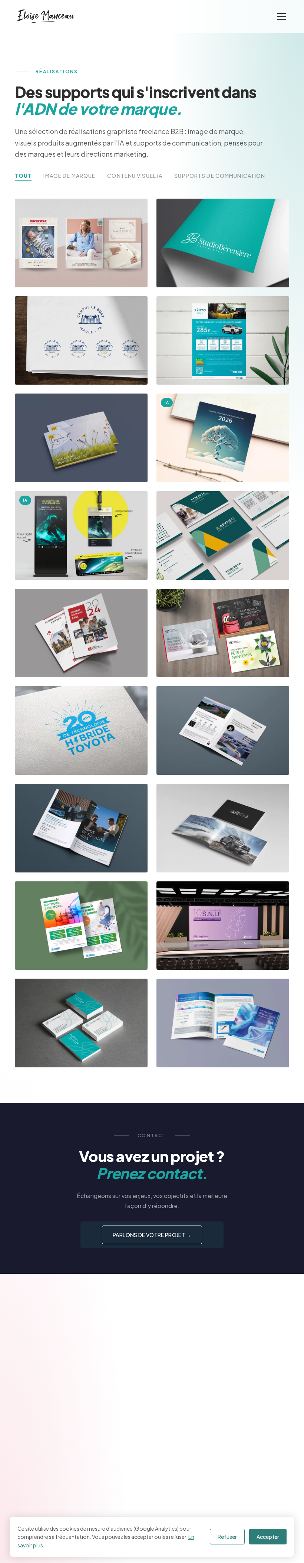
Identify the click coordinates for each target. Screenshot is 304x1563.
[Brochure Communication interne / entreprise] (81, 438)
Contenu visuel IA (134, 175)
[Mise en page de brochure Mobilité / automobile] (81, 828)
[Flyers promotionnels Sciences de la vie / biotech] (81, 925)
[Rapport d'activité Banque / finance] (81, 633)
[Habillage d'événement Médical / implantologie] (222, 925)
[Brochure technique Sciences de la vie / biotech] (222, 1023)
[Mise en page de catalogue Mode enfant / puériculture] (81, 243)
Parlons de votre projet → (152, 1234)
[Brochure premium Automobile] (222, 828)
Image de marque (69, 175)
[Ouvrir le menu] (281, 16)
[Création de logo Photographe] (222, 243)
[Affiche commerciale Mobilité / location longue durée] (222, 340)
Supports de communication (219, 175)
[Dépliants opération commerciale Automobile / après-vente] (222, 633)
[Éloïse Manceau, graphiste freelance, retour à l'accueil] (46, 16)
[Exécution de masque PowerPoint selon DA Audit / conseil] (222, 535)
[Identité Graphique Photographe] (81, 1023)
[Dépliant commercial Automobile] (222, 730)
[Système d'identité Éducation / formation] (81, 340)
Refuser (227, 1536)
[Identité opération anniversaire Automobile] (81, 730)
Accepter (268, 1536)
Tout (23, 175)
